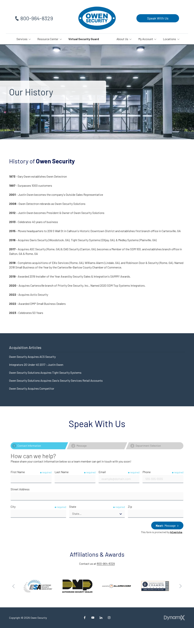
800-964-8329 (36, 18)
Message (166, 525)
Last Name (62, 472)
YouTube (93, 617)
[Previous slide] (13, 586)
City (13, 506)
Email (102, 472)
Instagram (109, 617)
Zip (130, 506)
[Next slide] (180, 586)
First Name (18, 472)
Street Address (20, 489)
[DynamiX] (174, 617)
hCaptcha (176, 532)
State (72, 506)
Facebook (84, 617)
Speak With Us (157, 18)
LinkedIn (101, 617)
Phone (146, 472)
